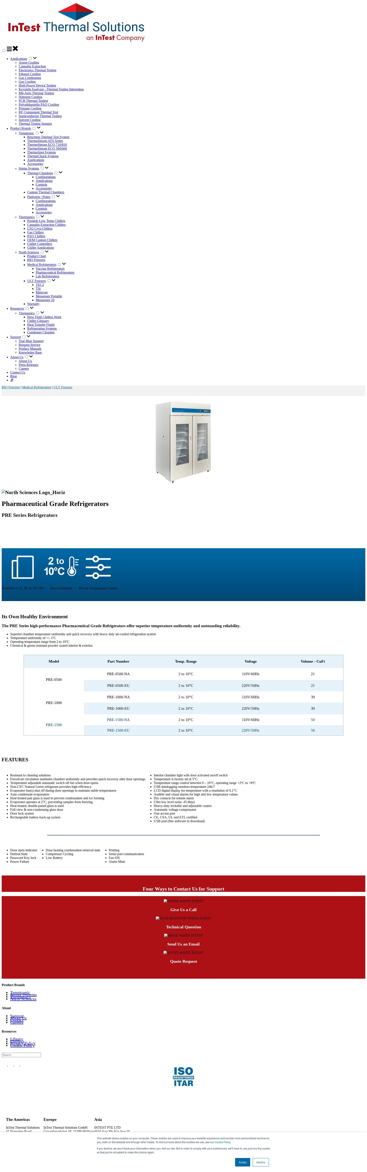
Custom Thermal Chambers (45, 192)
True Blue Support (31, 341)
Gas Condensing (30, 78)
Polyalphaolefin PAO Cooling (39, 104)
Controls (41, 184)
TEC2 (40, 285)
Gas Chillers (35, 232)
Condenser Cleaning (41, 332)
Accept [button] (243, 1162)
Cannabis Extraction (32, 66)
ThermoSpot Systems (41, 152)
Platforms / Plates (38, 197)
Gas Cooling (27, 81)
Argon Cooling (29, 62)
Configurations (46, 177)
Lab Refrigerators (47, 276)
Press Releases (28, 365)
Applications (18, 58)
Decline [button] (260, 1162)
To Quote (183, 524)
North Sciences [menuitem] (23, 998)
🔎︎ (12, 380)
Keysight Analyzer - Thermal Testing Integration (51, 89)
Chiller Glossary (38, 321)
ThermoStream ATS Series (45, 141)
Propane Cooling (30, 108)
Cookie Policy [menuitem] (22, 1045)
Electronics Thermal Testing (37, 70)
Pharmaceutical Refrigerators (55, 272)
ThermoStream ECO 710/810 (47, 144)
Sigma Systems (29, 168)
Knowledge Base (30, 352)
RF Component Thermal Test (38, 112)
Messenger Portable (49, 296)
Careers (24, 368)
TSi (38, 288)
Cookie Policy (222, 1142)
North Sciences (29, 252)
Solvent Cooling (30, 120)
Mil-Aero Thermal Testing (36, 93)
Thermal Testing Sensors (35, 123)
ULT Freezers (36, 281)
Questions (183, 531)
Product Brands (20, 128)
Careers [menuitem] (16, 1022)
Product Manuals (30, 348)
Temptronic (26, 133)
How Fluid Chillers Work (44, 317)
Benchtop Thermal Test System (48, 137)
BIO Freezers (36, 260)
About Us (16, 357)
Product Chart (36, 256)
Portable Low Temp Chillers (46, 221)
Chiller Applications (40, 247)
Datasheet (183, 538)
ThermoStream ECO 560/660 (47, 148)
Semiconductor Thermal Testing (40, 116)
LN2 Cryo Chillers (39, 228)
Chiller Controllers (39, 244)
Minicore (42, 292)
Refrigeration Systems (42, 328)
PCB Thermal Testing (33, 101)
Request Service (29, 345)
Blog (13, 376)
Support (15, 337)
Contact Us (17, 372)
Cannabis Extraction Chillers (46, 224)
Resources (17, 308)
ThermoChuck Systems (43, 156)
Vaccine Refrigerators (50, 268)
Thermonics (27, 217)
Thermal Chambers (40, 173)
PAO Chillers (36, 236)
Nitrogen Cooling (30, 97)
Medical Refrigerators (41, 265)
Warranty (33, 304)
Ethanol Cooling (30, 74)
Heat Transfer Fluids (41, 324)
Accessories (35, 164)
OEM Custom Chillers (42, 240)
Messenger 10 (45, 300)
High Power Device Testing (37, 85)
